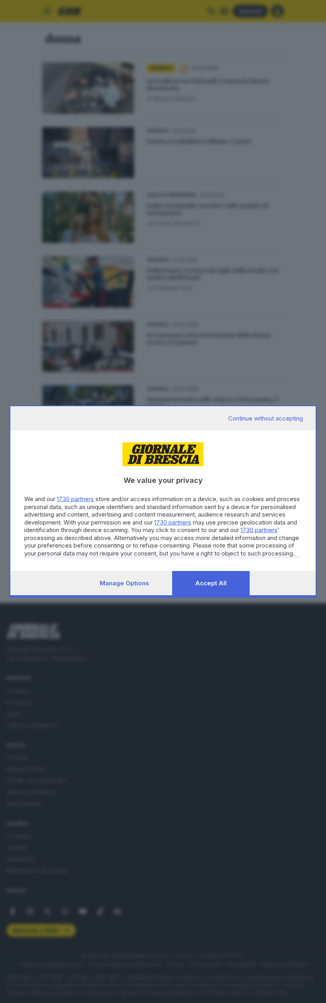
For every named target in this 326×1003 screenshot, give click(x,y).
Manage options (124, 583)
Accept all (211, 583)
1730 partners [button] (75, 499)
